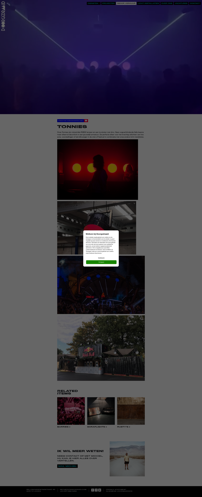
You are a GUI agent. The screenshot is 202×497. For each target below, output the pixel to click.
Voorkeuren (101, 258)
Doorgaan (101, 262)
